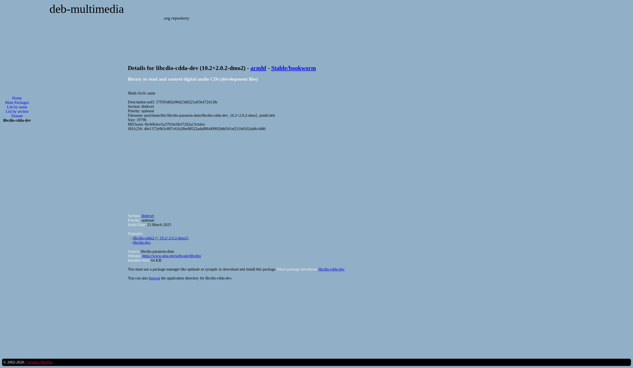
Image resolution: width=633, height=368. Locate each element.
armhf (258, 68)
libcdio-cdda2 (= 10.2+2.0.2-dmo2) (160, 238)
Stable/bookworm (293, 68)
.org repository (176, 18)
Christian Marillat (38, 362)
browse (154, 278)
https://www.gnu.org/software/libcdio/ (171, 256)
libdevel (147, 216)
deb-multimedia (86, 8)
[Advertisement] (276, 170)
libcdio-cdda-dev (331, 269)
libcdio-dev (141, 242)
